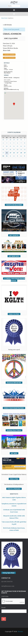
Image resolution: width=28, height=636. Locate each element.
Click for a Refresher (14, 489)
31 (21, 140)
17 (6, 149)
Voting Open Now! (8, 573)
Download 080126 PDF (14, 383)
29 (14, 140)
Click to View (14, 479)
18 (10, 149)
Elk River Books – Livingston (11, 77)
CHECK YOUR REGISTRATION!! (14, 408)
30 (17, 140)
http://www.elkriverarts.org (11, 89)
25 (10, 153)
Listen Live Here (14, 314)
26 (3, 140)
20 (17, 149)
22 (24, 149)
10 (6, 146)
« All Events (7, 25)
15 (24, 146)
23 (3, 153)
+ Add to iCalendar (9, 57)
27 (7, 140)
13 (17, 146)
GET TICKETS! (14, 235)
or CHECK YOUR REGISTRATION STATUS (14, 280)
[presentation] (13, 601)
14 (21, 146)
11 (10, 146)
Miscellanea (7, 73)
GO (4, 619)
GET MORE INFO (14, 256)
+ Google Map (7, 83)
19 (14, 149)
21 (21, 149)
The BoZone (14, 2)
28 (10, 140)
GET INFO (14, 453)
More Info (6, 50)
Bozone (20, 631)
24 (7, 153)
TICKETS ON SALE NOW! (14, 205)
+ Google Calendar (9, 54)
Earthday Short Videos (14, 430)
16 (3, 149)
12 (14, 146)
